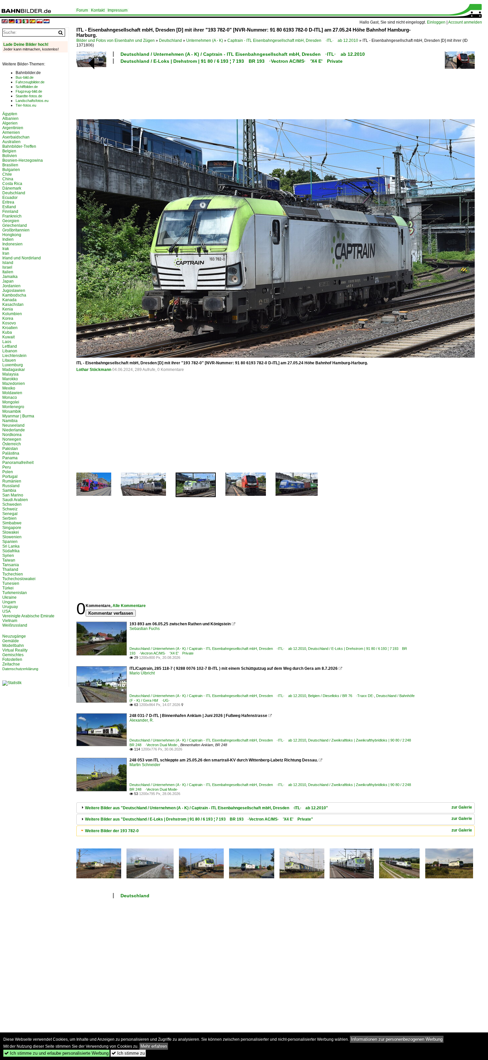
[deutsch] (12, 21)
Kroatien (10, 327)
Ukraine (9, 597)
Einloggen (436, 22)
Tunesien (10, 583)
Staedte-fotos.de (29, 96)
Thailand (10, 569)
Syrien (8, 555)
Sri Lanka (11, 546)
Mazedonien (13, 383)
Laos (6, 341)
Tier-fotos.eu (26, 105)
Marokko (10, 379)
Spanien (10, 541)
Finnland (10, 211)
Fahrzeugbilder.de (30, 82)
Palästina (10, 453)
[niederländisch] (46, 21)
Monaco (9, 397)
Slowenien (12, 537)
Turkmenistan (14, 592)
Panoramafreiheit (18, 462)
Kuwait (8, 337)
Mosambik (11, 411)
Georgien (10, 221)
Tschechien (12, 574)
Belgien (9, 151)
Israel (7, 267)
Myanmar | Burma (18, 416)
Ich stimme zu (128, 1053)
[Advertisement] (246, 91)
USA (6, 611)
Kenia (7, 309)
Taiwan (8, 560)
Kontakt (98, 10)
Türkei (8, 588)
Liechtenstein (14, 355)
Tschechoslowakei (19, 578)
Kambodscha (14, 295)
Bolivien (9, 155)
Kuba (7, 332)
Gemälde (10, 641)
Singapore (11, 527)
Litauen (9, 360)
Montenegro (13, 406)
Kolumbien (12, 313)
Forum (82, 10)
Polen (7, 472)
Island (7, 262)
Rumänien (11, 481)
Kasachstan (13, 304)
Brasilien (10, 165)
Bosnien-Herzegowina (22, 160)
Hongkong (11, 234)
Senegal (10, 513)
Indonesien (12, 244)
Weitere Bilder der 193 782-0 (112, 831)
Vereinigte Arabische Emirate (28, 616)
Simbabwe (12, 523)
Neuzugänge (14, 636)
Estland (9, 207)
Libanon (9, 351)
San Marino (12, 495)
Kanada (9, 300)
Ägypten (9, 114)
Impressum (117, 10)
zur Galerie (461, 807)
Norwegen (11, 439)
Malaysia (10, 374)
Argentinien (12, 128)
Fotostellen (12, 659)
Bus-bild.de (25, 77)
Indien (8, 239)
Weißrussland (14, 625)
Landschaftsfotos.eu (32, 101)
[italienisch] (26, 21)
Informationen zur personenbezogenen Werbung (397, 1039)
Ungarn (9, 602)
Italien (7, 272)
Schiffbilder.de (27, 87)
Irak (5, 248)
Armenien (11, 132)
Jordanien (11, 286)
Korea (7, 318)
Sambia (9, 490)
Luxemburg (12, 365)
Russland (11, 486)
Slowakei (10, 532)
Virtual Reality (15, 650)
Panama (10, 458)
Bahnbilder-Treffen (19, 146)
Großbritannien (16, 230)
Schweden (12, 504)
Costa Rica (12, 183)
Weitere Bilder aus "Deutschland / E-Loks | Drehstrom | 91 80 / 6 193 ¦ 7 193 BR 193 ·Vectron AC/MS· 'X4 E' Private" (199, 819)
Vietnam (9, 620)
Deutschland (170, 40)
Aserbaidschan (16, 137)
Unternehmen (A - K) (204, 40)
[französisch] (19, 21)
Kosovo (9, 323)
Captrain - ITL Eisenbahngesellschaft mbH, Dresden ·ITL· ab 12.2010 (292, 40)
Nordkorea (12, 434)
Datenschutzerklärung (20, 669)
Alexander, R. (141, 720)
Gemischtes (13, 655)
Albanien (10, 118)
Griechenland (14, 225)
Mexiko (8, 388)
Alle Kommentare (129, 605)
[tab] (275, 807)
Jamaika (10, 276)
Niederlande (13, 430)
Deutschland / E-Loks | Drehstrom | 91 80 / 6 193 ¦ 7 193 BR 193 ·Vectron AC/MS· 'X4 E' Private (232, 61)
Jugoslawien (13, 290)
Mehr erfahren (153, 1046)
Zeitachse (11, 664)
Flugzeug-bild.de (29, 91)
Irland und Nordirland (21, 258)
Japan (8, 281)
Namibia (10, 420)
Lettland (9, 346)
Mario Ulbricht (142, 673)
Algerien (10, 123)
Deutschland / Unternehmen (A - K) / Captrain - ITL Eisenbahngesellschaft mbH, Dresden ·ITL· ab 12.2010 (243, 54)
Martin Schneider (144, 764)
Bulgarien (11, 169)
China (7, 179)
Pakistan (10, 448)
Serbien (9, 518)
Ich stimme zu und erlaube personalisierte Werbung (56, 1053)
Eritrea (8, 202)
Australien (11, 141)
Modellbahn (13, 645)
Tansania (10, 565)
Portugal (10, 476)
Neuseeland (13, 425)
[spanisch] (33, 21)
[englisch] (5, 21)
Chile (7, 174)
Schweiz (10, 509)
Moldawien (12, 393)
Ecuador (10, 197)
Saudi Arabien (15, 499)
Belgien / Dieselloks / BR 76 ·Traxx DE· (341, 696)
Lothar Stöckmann (93, 369)
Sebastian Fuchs (144, 628)
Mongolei (10, 402)
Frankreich (12, 216)
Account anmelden (465, 22)
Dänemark (11, 188)
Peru (6, 467)
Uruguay (10, 606)
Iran (5, 253)
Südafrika (11, 551)
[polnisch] (39, 21)
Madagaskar (13, 369)
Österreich (11, 444)
